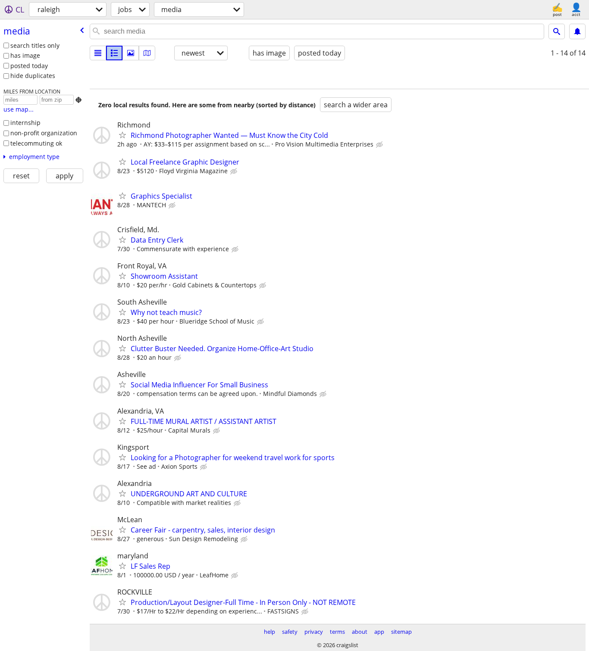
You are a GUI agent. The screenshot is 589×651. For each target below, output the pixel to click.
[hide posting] (380, 144)
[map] (147, 53)
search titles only (35, 45)
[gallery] (130, 53)
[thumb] (114, 53)
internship (25, 122)
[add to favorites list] (122, 135)
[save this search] (577, 31)
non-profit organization (43, 133)
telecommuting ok (36, 143)
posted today (29, 66)
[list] (98, 53)
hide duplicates (32, 76)
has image (25, 55)
